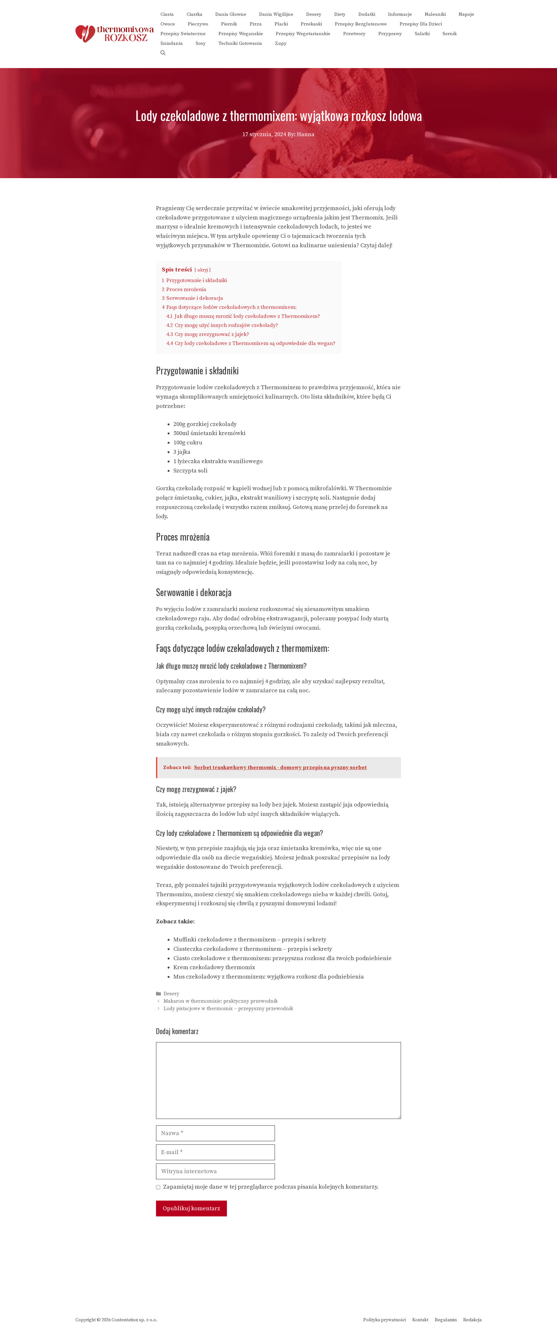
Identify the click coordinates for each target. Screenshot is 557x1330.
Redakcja (472, 1320)
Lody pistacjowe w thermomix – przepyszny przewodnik (228, 1009)
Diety (340, 14)
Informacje (400, 14)
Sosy (201, 43)
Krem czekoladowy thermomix (214, 967)
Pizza (256, 24)
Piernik (229, 24)
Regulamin (446, 1320)
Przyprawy (390, 34)
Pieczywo (198, 24)
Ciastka (194, 14)
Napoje (466, 14)
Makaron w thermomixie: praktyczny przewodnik (221, 1002)
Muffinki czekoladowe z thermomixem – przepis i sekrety (249, 939)
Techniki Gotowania (240, 43)
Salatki (422, 34)
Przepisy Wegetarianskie (303, 34)
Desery (313, 14)
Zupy (281, 43)
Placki (281, 24)
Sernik (450, 34)
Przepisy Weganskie (241, 34)
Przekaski (311, 24)
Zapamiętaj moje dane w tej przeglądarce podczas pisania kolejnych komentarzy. (270, 1187)
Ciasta (167, 14)
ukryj (202, 270)
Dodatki (366, 14)
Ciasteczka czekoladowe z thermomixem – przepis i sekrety (252, 949)
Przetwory (354, 34)
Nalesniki (435, 14)
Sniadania (172, 43)
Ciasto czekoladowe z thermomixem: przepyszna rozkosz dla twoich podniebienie (282, 958)
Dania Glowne (230, 14)
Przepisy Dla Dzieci (421, 24)
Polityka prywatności (384, 1320)
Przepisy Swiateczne (183, 34)
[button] (163, 53)
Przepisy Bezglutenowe (361, 24)
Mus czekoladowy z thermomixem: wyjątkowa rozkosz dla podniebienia (268, 976)
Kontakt (420, 1320)
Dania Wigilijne (276, 14)
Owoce (168, 24)
